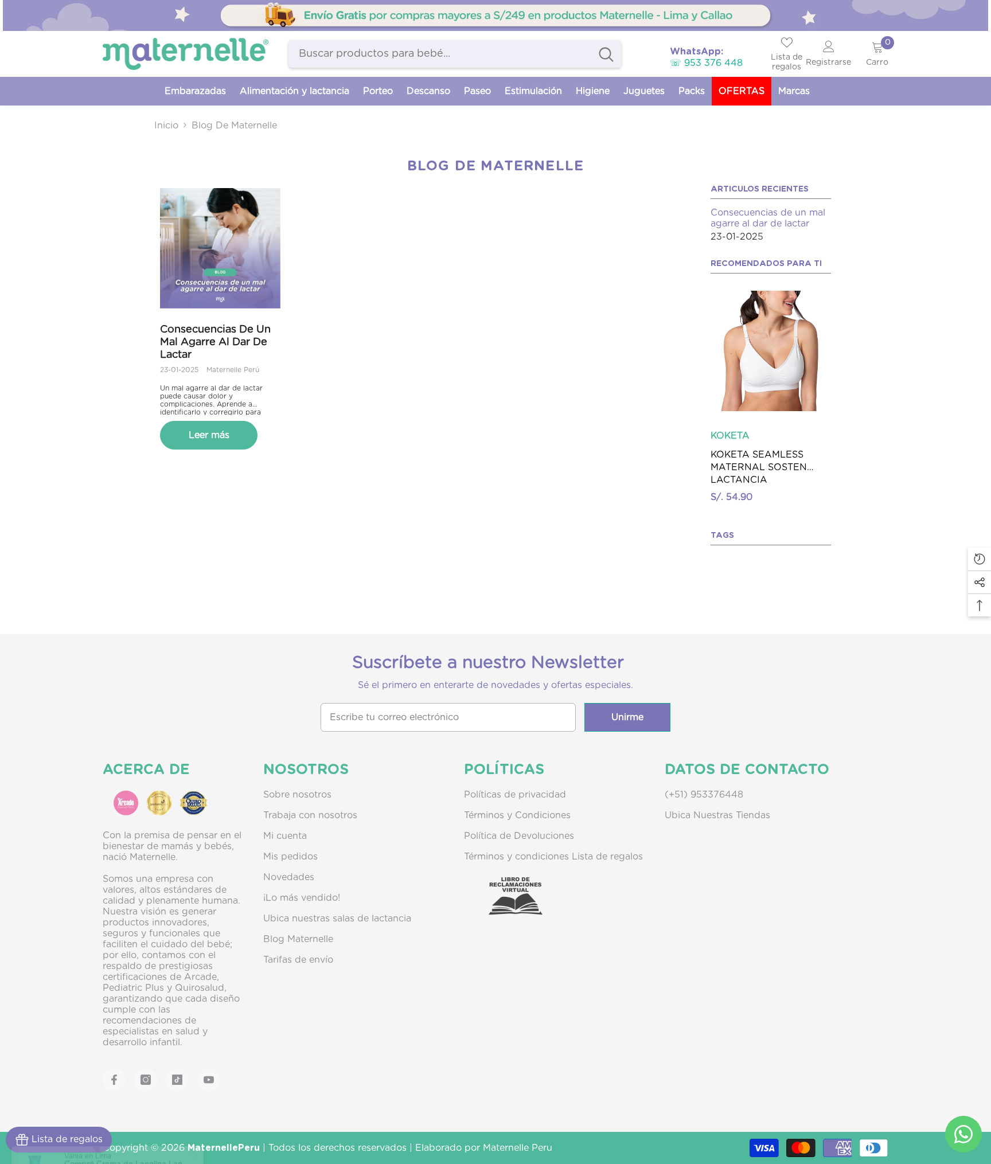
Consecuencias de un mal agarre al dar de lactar (215, 342)
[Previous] (707, 361)
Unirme (627, 719)
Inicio (166, 125)
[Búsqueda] (454, 54)
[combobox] (439, 54)
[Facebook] (114, 1081)
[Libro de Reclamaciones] (504, 908)
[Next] (834, 361)
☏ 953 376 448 (706, 63)
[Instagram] (145, 1081)
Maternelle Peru (517, 1149)
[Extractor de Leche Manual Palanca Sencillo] (771, 351)
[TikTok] (177, 1081)
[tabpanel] (495, 15)
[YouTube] (208, 1081)
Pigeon (726, 435)
